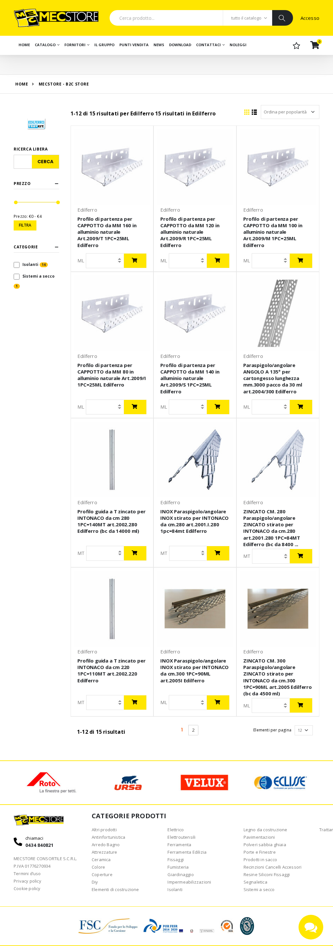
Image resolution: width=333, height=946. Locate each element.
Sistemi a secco (38, 276)
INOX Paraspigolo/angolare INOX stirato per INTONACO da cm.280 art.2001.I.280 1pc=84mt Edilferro (194, 521)
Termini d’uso (27, 873)
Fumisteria (178, 867)
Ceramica (101, 859)
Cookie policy (27, 888)
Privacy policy (27, 881)
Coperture (102, 874)
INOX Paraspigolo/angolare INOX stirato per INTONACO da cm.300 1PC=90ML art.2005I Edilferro (194, 670)
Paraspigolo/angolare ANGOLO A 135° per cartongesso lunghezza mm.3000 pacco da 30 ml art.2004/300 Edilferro (272, 378)
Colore (98, 867)
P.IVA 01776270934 (32, 866)
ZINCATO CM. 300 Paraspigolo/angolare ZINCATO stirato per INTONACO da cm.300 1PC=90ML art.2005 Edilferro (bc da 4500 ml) (277, 677)
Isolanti (30, 264)
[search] (282, 18)
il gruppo (104, 44)
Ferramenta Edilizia (186, 852)
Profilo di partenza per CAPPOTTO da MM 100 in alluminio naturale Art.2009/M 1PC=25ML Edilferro (272, 232)
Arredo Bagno (106, 844)
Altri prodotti (104, 830)
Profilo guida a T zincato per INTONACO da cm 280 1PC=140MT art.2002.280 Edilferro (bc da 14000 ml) (111, 521)
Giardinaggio (180, 874)
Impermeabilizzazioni (189, 882)
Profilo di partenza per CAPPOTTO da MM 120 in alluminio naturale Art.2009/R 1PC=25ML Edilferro (190, 232)
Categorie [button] (26, 247)
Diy (95, 882)
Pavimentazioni (259, 837)
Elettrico (175, 830)
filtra (25, 225)
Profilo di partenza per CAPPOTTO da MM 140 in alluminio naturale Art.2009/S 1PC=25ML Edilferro (190, 378)
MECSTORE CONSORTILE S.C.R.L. (45, 858)
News (158, 44)
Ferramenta (179, 844)
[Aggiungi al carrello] (135, 260)
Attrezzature (104, 852)
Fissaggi (175, 859)
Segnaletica (255, 882)
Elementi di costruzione (115, 889)
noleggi (238, 44)
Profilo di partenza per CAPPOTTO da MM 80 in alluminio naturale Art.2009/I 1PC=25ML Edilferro (111, 375)
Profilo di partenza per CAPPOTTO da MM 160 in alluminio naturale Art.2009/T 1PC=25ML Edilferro (107, 232)
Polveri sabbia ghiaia (265, 844)
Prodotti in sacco (260, 859)
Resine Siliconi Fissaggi (267, 874)
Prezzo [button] (22, 183)
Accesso (309, 18)
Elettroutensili (181, 837)
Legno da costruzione (265, 830)
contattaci (208, 44)
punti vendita (134, 44)
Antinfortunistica (108, 837)
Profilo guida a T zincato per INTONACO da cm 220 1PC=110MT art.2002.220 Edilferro (111, 670)
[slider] (16, 202)
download (180, 44)
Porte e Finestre (260, 852)
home (21, 84)
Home (24, 44)
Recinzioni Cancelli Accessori (273, 867)
